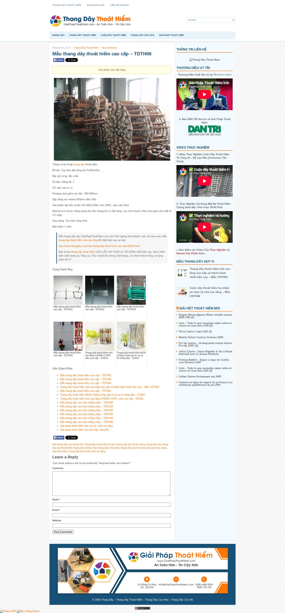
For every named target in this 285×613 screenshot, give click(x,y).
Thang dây (89, 444)
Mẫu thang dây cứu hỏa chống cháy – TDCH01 (86, 410)
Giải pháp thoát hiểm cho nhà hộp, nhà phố (84, 429)
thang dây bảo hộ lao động (131, 444)
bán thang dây (59, 444)
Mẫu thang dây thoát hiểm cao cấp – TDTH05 (85, 379)
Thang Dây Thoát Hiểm (66, 5)
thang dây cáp (153, 444)
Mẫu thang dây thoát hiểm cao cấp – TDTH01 (85, 390)
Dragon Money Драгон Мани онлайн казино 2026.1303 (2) (205, 316)
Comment (57, 468)
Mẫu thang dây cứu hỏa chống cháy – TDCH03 (86, 406)
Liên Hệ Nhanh (119, 5)
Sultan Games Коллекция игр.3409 (200, 376)
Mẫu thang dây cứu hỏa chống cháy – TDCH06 (86, 422)
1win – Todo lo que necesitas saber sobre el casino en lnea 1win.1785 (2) (205, 324)
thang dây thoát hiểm (83, 251)
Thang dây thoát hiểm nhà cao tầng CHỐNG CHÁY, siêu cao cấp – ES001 (101, 398)
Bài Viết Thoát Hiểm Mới (200, 308)
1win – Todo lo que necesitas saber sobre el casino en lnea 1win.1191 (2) (205, 369)
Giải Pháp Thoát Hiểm (171, 35)
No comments (109, 47)
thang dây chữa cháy (109, 448)
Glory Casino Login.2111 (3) (195, 331)
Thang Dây (58, 35)
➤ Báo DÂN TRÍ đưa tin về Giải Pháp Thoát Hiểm (204, 121)
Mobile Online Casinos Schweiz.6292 (201, 337)
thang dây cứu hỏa (150, 448)
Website (56, 520)
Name (56, 499)
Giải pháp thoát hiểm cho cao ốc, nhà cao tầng (86, 425)
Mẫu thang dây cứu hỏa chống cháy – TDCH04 (86, 418)
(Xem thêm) (204, 74)
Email (56, 510)
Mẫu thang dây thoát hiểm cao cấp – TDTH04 (85, 383)
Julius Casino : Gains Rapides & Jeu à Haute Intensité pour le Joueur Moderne (205, 352)
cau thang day (75, 444)
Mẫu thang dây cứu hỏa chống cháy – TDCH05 (86, 402)
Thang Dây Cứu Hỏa (142, 35)
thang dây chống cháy (85, 448)
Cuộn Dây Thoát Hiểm (113, 35)
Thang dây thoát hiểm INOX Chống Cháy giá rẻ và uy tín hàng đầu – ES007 (102, 394)
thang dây (79, 164)
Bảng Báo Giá (95, 5)
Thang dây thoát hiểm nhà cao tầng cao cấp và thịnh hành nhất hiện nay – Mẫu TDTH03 (109, 387)
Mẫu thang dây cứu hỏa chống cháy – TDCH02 (86, 414)
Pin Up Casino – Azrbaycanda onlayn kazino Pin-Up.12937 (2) (205, 344)
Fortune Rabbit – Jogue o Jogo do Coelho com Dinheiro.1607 (204, 361)
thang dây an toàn (106, 444)
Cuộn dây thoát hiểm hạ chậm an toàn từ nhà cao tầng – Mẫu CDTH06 (210, 292)
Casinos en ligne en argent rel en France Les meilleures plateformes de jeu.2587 (205, 383)
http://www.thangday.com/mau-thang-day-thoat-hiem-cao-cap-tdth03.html (99, 246)
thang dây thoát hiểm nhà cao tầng (78, 240)
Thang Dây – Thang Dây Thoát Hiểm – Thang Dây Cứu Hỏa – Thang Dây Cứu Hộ (147, 599)
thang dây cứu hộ (130, 448)
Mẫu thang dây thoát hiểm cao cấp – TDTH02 (85, 375)
